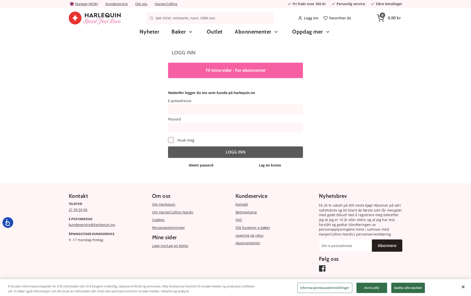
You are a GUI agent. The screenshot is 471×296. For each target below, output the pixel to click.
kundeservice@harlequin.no (92, 224)
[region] (235, 287)
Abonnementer (253, 31)
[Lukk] (463, 287)
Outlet (215, 31)
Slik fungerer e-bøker (253, 227)
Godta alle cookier (408, 287)
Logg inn (311, 18)
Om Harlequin (163, 204)
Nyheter (149, 31)
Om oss (141, 3)
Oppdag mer (307, 31)
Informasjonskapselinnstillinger (325, 287)
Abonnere (387, 245)
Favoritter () (340, 18)
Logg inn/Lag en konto (170, 245)
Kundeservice (116, 3)
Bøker (178, 31)
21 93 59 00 (78, 209)
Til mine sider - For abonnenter (236, 70)
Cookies (158, 219)
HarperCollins (166, 3)
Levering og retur (250, 235)
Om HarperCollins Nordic (173, 212)
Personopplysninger (168, 227)
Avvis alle (371, 287)
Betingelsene (246, 212)
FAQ (239, 219)
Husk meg (185, 140)
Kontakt (242, 204)
